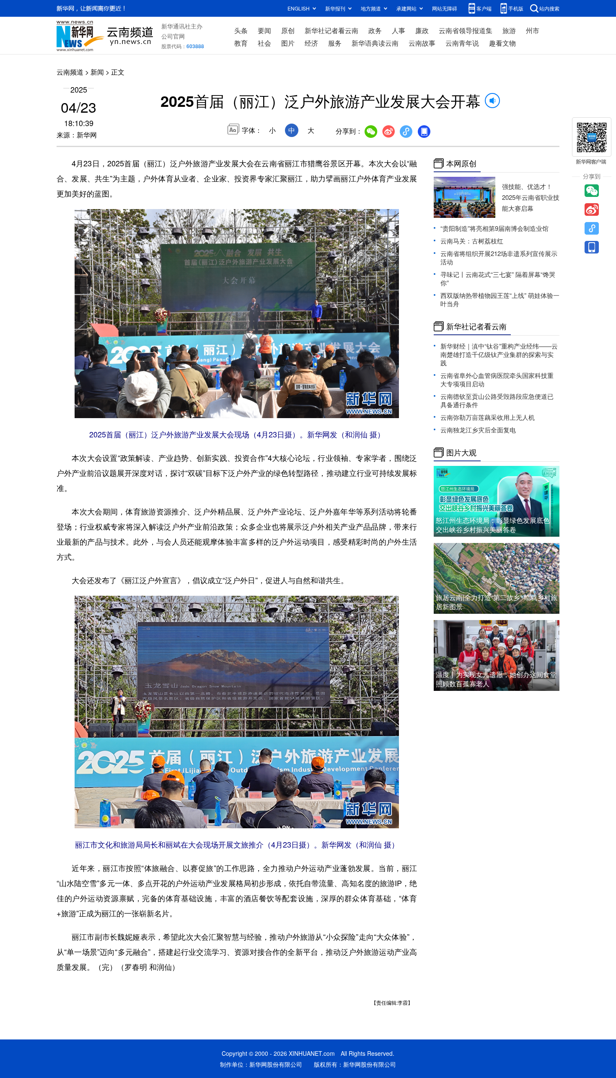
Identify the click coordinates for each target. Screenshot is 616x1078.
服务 (335, 43)
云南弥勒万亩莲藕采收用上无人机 (487, 417)
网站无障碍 (444, 8)
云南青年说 (462, 43)
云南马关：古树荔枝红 (471, 240)
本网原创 (461, 163)
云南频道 (70, 72)
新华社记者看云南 (331, 30)
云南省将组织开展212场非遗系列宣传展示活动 (498, 257)
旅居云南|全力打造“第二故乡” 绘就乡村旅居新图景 (496, 601)
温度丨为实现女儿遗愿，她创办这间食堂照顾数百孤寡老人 (496, 679)
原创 (288, 30)
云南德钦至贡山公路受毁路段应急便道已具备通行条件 (497, 400)
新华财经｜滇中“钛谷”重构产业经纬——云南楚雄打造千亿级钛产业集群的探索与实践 (499, 354)
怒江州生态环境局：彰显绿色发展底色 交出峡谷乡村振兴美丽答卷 (493, 524)
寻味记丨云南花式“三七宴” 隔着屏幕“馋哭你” (497, 278)
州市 (532, 30)
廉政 (422, 30)
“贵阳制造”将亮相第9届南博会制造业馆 (494, 228)
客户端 (484, 8)
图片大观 (461, 452)
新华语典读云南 (375, 43)
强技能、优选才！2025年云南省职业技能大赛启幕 (530, 197)
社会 (264, 43)
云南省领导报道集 (465, 30)
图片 (288, 43)
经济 (311, 43)
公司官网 (173, 36)
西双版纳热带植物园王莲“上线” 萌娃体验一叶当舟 (499, 299)
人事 (398, 30)
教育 (241, 43)
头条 (241, 30)
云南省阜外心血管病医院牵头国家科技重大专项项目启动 (497, 379)
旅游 (509, 30)
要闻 (264, 30)
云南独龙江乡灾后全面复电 (478, 429)
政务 (375, 30)
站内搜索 (549, 8)
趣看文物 (502, 43)
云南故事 (422, 43)
